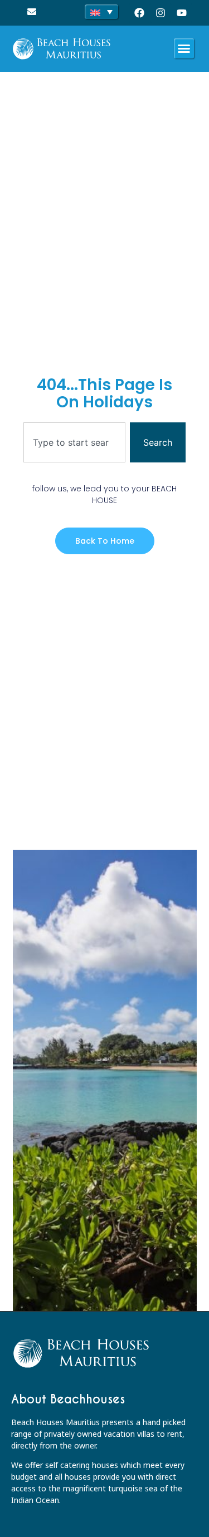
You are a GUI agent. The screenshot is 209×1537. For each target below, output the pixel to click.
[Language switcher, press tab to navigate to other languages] (101, 11)
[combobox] (74, 442)
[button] (184, 48)
